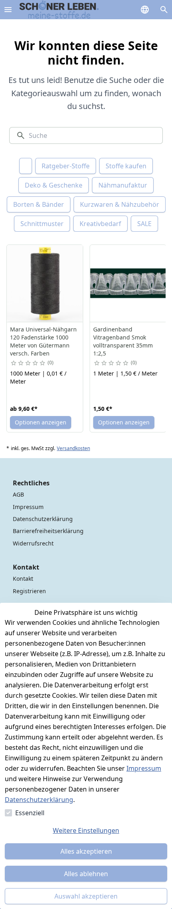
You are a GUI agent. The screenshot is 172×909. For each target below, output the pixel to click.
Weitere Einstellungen (86, 830)
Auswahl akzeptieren (86, 896)
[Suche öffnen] (164, 10)
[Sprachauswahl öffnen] (145, 10)
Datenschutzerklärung (39, 799)
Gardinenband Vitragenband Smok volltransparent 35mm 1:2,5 (123, 341)
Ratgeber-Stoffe (66, 166)
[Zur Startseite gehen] (59, 9)
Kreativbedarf (100, 223)
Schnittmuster (42, 223)
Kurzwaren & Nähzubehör (119, 204)
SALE (144, 223)
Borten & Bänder (38, 204)
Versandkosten (73, 448)
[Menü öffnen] (8, 10)
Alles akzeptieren (86, 851)
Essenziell (29, 812)
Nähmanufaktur (122, 185)
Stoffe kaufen (126, 166)
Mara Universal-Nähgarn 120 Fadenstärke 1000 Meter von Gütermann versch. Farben (43, 341)
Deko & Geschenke (53, 185)
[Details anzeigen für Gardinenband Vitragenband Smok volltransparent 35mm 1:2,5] (128, 283)
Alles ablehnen (86, 873)
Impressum (143, 768)
